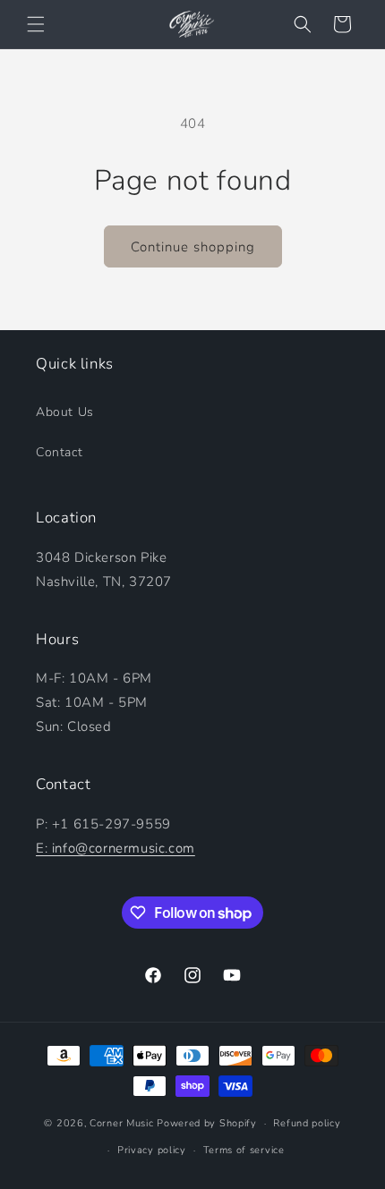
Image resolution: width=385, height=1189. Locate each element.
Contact (59, 452)
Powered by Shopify (207, 1123)
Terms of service (244, 1150)
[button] (36, 24)
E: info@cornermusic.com (115, 848)
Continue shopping (193, 247)
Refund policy (306, 1123)
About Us (65, 411)
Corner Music (121, 1123)
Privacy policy (151, 1150)
